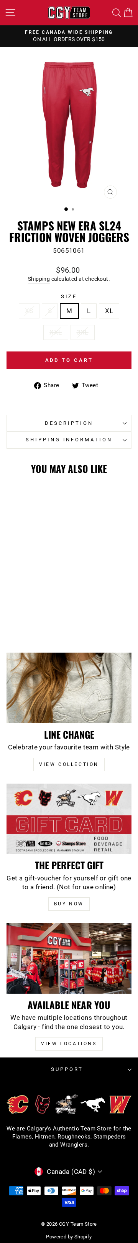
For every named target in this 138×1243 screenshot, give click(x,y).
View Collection (69, 764)
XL (109, 311)
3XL (83, 332)
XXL (55, 332)
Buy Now (69, 904)
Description (69, 423)
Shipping (39, 279)
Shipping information (69, 440)
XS (29, 311)
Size (69, 296)
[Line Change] (69, 688)
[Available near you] (69, 958)
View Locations (69, 1043)
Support (67, 1069)
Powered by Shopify (69, 1237)
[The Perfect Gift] (69, 819)
